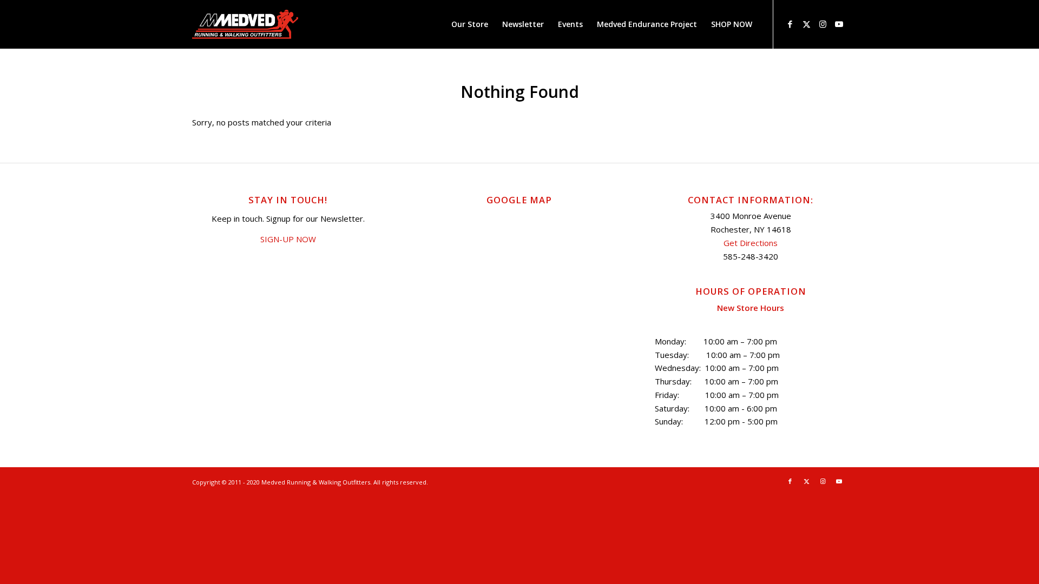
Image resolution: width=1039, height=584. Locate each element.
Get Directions (751, 242)
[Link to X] (806, 24)
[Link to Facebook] (790, 24)
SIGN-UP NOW (288, 239)
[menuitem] (469, 24)
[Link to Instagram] (822, 24)
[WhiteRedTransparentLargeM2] (245, 24)
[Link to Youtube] (839, 24)
